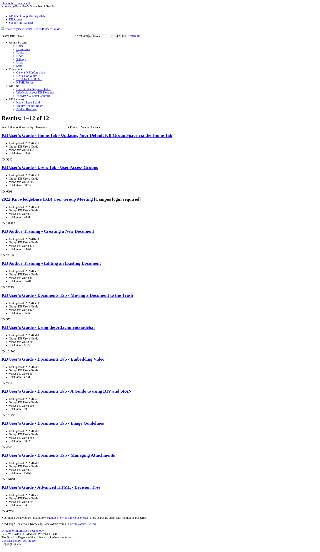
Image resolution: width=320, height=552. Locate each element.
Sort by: (29, 127)
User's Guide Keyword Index (33, 89)
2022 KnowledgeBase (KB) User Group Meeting (47, 199)
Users (19, 62)
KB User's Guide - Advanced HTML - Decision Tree (50, 487)
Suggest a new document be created (68, 517)
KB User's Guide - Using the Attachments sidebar (48, 327)
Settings (21, 59)
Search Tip (134, 35)
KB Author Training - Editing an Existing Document (51, 263)
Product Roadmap (26, 109)
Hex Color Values (26, 75)
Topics (20, 52)
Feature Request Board (29, 105)
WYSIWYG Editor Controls (33, 95)
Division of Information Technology (22, 530)
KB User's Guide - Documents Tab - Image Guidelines (52, 423)
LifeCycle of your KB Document (35, 92)
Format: (74, 127)
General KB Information (30, 72)
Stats (19, 65)
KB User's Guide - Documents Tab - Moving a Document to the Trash (67, 295)
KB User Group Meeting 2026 (27, 16)
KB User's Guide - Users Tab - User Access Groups (49, 167)
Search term (8, 35)
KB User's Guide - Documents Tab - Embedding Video (52, 359)
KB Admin (15, 19)
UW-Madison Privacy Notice (18, 540)
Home (20, 45)
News (19, 55)
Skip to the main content (15, 3)
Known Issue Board (28, 102)
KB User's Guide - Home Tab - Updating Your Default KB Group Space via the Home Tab (86, 135)
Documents (23, 49)
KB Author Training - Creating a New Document (47, 231)
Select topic (81, 35)
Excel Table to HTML (29, 79)
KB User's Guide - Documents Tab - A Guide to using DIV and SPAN (66, 391)
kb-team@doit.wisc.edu (82, 524)
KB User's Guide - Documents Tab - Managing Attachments (58, 455)
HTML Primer (24, 82)
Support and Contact (21, 22)
